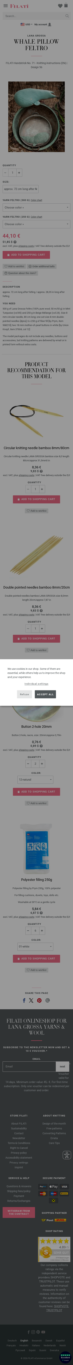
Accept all (45, 694)
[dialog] (36, 682)
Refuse (24, 694)
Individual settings (36, 683)
